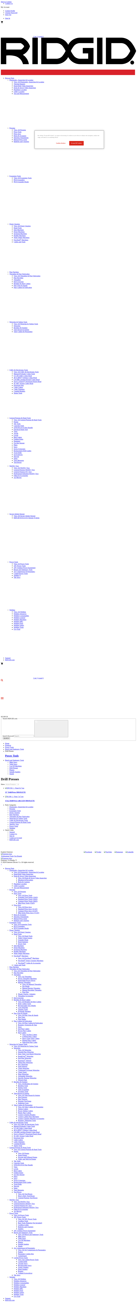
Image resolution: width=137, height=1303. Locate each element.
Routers (20, 1271)
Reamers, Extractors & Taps (27, 1025)
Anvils (16, 433)
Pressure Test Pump (24, 1101)
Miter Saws (13, 762)
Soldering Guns (23, 1103)
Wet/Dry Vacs (14, 466)
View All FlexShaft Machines (28, 958)
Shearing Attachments (21, 138)
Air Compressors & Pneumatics (24, 572)
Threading (17, 280)
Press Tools (17, 132)
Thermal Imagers (19, 84)
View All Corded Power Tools (28, 1260)
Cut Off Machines (15, 766)
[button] (68, 7)
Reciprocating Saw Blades (27, 1006)
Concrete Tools (19, 426)
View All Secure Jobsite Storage (24, 516)
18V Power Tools (20, 566)
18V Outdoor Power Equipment (24, 568)
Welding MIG (18, 621)
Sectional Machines (20, 234)
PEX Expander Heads (21, 182)
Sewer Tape (22, 944)
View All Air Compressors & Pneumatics (32, 1250)
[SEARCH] (51, 728)
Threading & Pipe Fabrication (19, 274)
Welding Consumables (21, 616)
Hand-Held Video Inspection (23, 86)
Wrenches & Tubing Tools (18, 322)
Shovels (16, 457)
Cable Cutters (18, 387)
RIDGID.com (10, 660)
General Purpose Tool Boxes (27, 1198)
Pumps (16, 422)
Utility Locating (19, 92)
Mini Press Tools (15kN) (26, 903)
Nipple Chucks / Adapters (26, 994)
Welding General (19, 618)
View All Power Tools (21, 564)
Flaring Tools (22, 1088)
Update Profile (10, 11)
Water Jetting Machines (21, 237)
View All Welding (20, 612)
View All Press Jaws (25, 907)
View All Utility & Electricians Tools (26, 372)
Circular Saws (23, 1263)
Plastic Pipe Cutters (24, 1113)
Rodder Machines (20, 236)
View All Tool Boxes (25, 1194)
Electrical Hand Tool (21, 429)
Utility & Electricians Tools (18, 370)
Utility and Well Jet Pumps (27, 1159)
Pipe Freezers (22, 1097)
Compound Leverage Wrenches (28, 1070)
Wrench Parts (22, 1080)
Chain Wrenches (23, 1068)
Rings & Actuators (20, 136)
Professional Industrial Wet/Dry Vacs (26, 474)
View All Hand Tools (25, 936)
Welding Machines (20, 620)
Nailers (20, 1252)
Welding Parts (18, 623)
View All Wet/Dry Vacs (22, 468)
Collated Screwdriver (25, 1273)
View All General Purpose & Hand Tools (28, 420)
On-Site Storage (19, 443)
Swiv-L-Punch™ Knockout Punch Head (27, 381)
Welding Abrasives (20, 614)
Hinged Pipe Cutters (29, 1040)
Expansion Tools (15, 176)
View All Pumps (23, 1153)
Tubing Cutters (23, 1109)
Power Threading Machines (27, 978)
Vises (15, 431)
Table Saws (13, 764)
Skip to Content (6, 2)
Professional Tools (7, 856)
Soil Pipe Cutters (23, 1029)
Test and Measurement (21, 93)
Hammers (17, 441)
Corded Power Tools (21, 573)
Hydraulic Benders (24, 1011)
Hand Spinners (23, 942)
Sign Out (8, 15)
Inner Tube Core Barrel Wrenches (29, 1054)
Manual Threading (24, 982)
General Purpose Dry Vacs (23, 472)
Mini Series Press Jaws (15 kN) (28, 913)
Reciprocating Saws (24, 1265)
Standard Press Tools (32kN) (27, 899)
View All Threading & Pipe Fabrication (27, 276)
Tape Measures (19, 460)
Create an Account (15, 838)
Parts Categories (10, 805)
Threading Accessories (25, 996)
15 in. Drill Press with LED (20, 801)
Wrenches (17, 326)
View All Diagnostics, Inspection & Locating (29, 82)
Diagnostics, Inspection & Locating (21, 80)
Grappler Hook (23, 940)
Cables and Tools (19, 242)
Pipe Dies (25, 992)
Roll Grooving (19, 282)
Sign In (7, 18)
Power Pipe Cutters (24, 1031)
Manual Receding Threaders (31, 990)
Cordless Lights (23, 1225)
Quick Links (9, 830)
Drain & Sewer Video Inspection (25, 88)
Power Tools (13, 562)
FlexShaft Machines (21, 240)
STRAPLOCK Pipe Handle (23, 428)
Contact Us (9, 3)
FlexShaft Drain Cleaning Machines (30, 961)
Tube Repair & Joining (21, 330)
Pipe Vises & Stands (20, 285)
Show (3, 784)
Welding (12, 610)
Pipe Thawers (22, 1099)
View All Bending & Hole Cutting (29, 1002)
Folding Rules (18, 439)
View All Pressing (20, 130)
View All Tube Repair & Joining (29, 1095)
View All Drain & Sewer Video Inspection (32, 878)
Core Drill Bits (23, 1007)
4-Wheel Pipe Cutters (29, 1036)
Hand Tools (18, 228)
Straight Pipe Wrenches (26, 1052)
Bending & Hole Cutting (22, 284)
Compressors (22, 1256)
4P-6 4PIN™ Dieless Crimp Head (25, 378)
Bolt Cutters (18, 437)
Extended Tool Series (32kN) (28, 897)
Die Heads (25, 986)
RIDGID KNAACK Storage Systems (26, 518)
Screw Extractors (19, 449)
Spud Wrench (22, 1066)
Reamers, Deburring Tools (27, 1120)
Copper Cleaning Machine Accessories (31, 1118)
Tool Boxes (18, 462)
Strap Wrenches (23, 1074)
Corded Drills (22, 1262)
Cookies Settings (61, 143)
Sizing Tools (18, 393)
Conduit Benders (19, 391)
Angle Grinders (23, 1267)
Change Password (11, 13)
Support (7, 658)
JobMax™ (17, 575)
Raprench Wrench (24, 1061)
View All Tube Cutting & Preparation (30, 1107)
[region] (69, 139)
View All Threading (24, 977)
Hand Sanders (23, 1269)
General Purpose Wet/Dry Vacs (24, 470)
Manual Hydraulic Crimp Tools (24, 374)
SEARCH (6, 738)
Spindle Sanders (14, 772)
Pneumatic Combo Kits (26, 1254)
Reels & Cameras (24, 882)
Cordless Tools (23, 1221)
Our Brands (18, 856)
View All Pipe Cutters (29, 1035)
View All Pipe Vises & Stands (28, 1015)
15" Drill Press (15, 792)
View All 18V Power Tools (27, 1219)
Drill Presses (13, 768)
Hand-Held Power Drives (26, 980)
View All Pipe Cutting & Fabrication (30, 1023)
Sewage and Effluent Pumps (27, 1157)
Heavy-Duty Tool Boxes (26, 1196)
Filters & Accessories (21, 476)
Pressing (12, 128)
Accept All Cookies (76, 143)
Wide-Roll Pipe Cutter (29, 1042)
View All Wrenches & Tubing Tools (26, 324)
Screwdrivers (18, 455)
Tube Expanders (23, 1090)
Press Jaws (17, 134)
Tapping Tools (23, 1009)
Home (7, 743)
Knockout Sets (19, 385)
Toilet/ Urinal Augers (25, 938)
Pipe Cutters (22, 1033)
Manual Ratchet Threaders (31, 988)
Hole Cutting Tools (24, 1004)
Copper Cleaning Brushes (26, 1115)
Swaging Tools (23, 1091)
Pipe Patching (14, 272)
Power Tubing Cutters (25, 1111)
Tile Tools (17, 424)
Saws (15, 447)
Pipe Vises (21, 1017)
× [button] (1, 864)
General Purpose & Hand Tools (20, 418)
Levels (16, 435)
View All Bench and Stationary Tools (30, 1234)
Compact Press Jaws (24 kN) (28, 911)
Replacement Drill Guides (22, 451)
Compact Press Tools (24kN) (28, 901)
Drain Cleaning (14, 224)
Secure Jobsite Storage (17, 514)
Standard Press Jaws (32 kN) (27, 909)
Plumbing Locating (20, 90)
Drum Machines (19, 232)
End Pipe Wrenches (24, 1058)
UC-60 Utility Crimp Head (23, 376)
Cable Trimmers (19, 389)
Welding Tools (19, 627)
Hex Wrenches (23, 1064)
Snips (15, 458)
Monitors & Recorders (25, 880)
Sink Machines (19, 230)
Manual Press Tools (20, 140)
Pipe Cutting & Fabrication (23, 287)
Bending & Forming (20, 328)
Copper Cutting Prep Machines (28, 1117)
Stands (11, 774)
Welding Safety (19, 625)
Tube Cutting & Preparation (23, 332)
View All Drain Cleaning (22, 226)
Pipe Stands (22, 1019)
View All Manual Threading (31, 984)
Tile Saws (17, 577)
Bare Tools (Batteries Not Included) (30, 1223)
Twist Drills (18, 453)
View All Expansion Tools (23, 178)
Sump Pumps (22, 1155)
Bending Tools (23, 1086)
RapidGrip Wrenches (25, 1056)
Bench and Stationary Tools (23, 570)
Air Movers (18, 477)
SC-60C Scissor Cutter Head (23, 383)
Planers (11, 770)
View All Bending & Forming (28, 1084)
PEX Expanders (19, 180)
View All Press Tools (25, 895)
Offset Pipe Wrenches (25, 1062)
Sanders (20, 1229)
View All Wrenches (24, 1050)
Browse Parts (9, 78)
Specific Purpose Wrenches (27, 1078)
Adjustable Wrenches (25, 1076)
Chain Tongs (22, 1072)
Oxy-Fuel (17, 629)
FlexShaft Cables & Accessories (29, 963)
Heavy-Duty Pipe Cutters (30, 1038)
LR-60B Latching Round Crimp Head (27, 380)
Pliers (15, 445)
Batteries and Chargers (21, 141)
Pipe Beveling (18, 278)
